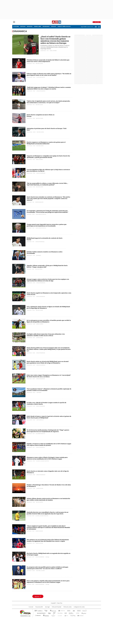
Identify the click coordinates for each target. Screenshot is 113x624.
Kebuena (84, 613)
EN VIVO (97, 22)
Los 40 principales (45, 611)
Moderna (45, 615)
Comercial (31, 607)
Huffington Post (40, 613)
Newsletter (96, 27)
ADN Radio (56, 22)
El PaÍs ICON (59, 615)
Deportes (29, 26)
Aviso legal (47, 607)
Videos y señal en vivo (64, 26)
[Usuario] (99, 27)
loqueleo (72, 615)
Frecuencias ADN (39, 607)
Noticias (22, 26)
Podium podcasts (53, 615)
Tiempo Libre (37, 26)
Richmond (37, 615)
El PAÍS (38, 611)
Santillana (52, 611)
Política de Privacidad (56, 607)
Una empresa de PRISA (25, 612)
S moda (66, 615)
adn (78, 611)
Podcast (53, 26)
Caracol (84, 611)
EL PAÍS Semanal (71, 613)
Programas (46, 26)
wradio (53, 613)
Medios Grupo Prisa (25, 616)
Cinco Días (59, 613)
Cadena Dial (65, 613)
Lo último (16, 26)
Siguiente (37, 596)
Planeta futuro (77, 613)
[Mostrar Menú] (14, 22)
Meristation (80, 615)
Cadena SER (68, 611)
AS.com (73, 611)
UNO (49, 613)
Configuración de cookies (79, 607)
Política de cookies (67, 607)
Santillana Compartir (61, 611)
